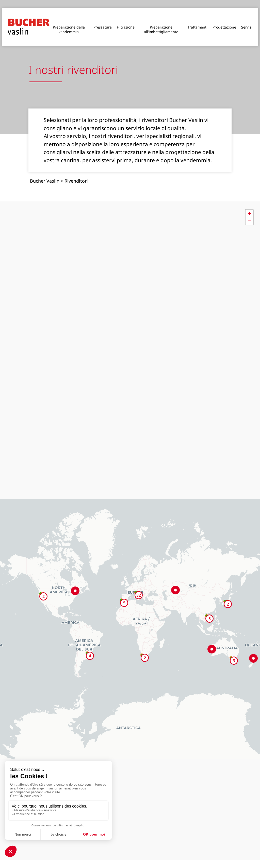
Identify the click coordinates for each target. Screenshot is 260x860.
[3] (231, 648)
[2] (224, 591)
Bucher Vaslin (44, 171)
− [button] (249, 211)
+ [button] (249, 203)
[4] (87, 643)
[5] (206, 606)
